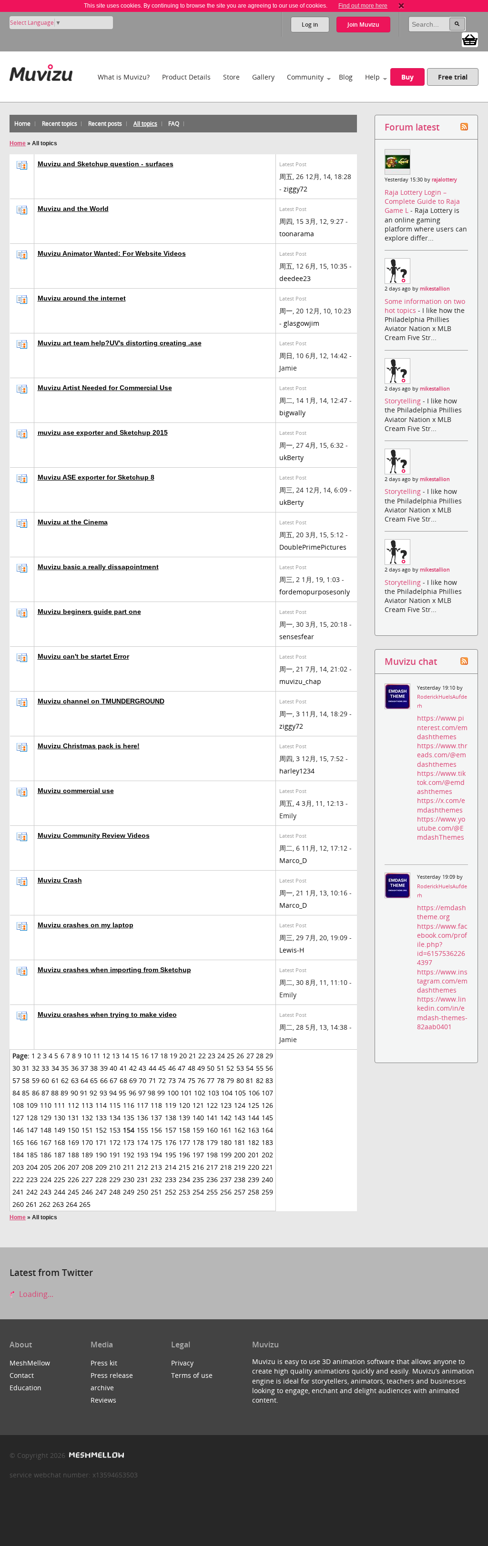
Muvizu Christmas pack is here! (89, 746)
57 (16, 1080)
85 (26, 1092)
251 (156, 1191)
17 (154, 1055)
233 (170, 1179)
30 (16, 1068)
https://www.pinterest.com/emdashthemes (442, 727)
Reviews (103, 1400)
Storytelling (404, 400)
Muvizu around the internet (82, 298)
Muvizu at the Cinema (73, 522)
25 (230, 1055)
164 (267, 1129)
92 (93, 1092)
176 (170, 1142)
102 (199, 1092)
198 (212, 1154)
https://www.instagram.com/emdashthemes (442, 980)
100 (173, 1092)
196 (184, 1154)
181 (239, 1142)
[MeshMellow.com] (95, 1455)
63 (75, 1080)
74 (181, 1080)
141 (212, 1117)
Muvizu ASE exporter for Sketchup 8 (96, 477)
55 (260, 1068)
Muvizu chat (411, 661)
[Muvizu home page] (41, 70)
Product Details (186, 76)
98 (151, 1092)
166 (32, 1142)
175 (156, 1142)
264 (71, 1204)
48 (191, 1068)
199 (226, 1154)
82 (260, 1080)
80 (240, 1080)
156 (156, 1129)
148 (45, 1129)
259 (267, 1191)
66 (104, 1080)
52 (230, 1068)
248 (115, 1191)
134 (115, 1117)
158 (184, 1129)
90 (74, 1092)
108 (18, 1105)
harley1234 (297, 770)
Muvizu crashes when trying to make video (107, 1014)
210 (115, 1167)
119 (170, 1105)
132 (87, 1117)
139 (184, 1117)
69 (133, 1080)
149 (59, 1129)
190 (101, 1154)
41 (123, 1068)
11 (97, 1055)
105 (240, 1092)
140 (198, 1117)
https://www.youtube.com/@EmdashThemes (441, 828)
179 (212, 1142)
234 (184, 1179)
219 (239, 1167)
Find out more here (362, 5)
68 (123, 1080)
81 (250, 1080)
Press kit (104, 1362)
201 (253, 1154)
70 (142, 1080)
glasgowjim (301, 323)
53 (240, 1068)
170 (87, 1142)
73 (172, 1080)
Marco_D (293, 860)
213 (156, 1167)
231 (142, 1179)
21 (192, 1055)
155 (142, 1129)
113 (87, 1105)
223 (32, 1179)
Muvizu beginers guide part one (89, 611)
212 (142, 1167)
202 (267, 1154)
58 (26, 1080)
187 (59, 1154)
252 (170, 1191)
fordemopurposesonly (314, 591)
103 (213, 1092)
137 (156, 1117)
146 (18, 1129)
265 (85, 1204)
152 (101, 1129)
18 (164, 1055)
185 (32, 1154)
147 (32, 1129)
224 (45, 1179)
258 (253, 1191)
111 (59, 1105)
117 (142, 1105)
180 (226, 1142)
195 (170, 1154)
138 (170, 1117)
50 (210, 1068)
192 (128, 1154)
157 (170, 1129)
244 (59, 1191)
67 (113, 1080)
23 (211, 1055)
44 (152, 1068)
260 (18, 1204)
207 (73, 1167)
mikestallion (435, 288)
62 (65, 1080)
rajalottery (444, 179)
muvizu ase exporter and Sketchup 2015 (103, 432)
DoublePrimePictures (312, 547)
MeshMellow (30, 1362)
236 (212, 1179)
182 (253, 1142)
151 (87, 1129)
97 (142, 1092)
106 (254, 1092)
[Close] (401, 5)
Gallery (263, 76)
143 (239, 1117)
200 (239, 1154)
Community (305, 76)
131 (73, 1117)
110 (45, 1105)
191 (115, 1154)
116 (128, 1105)
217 (212, 1167)
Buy (407, 76)
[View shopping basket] (470, 39)
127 (18, 1117)
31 (26, 1068)
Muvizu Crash (60, 880)
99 (161, 1092)
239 (253, 1179)
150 (73, 1129)
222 (18, 1179)
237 (226, 1179)
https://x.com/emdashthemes (441, 805)
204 (32, 1167)
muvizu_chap (300, 681)
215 (184, 1167)
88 (55, 1092)
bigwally (292, 412)
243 (45, 1191)
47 (181, 1068)
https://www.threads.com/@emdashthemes (442, 754)
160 (212, 1129)
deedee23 (295, 278)
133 (101, 1117)
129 (45, 1117)
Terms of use (192, 1375)
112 (73, 1105)
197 (198, 1154)
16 (145, 1055)
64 (84, 1080)
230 (128, 1179)
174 (142, 1142)
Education (25, 1387)
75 (191, 1080)
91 (84, 1092)
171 (101, 1142)
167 (45, 1142)
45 (162, 1068)
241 (18, 1191)
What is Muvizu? (124, 76)
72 (162, 1080)
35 (65, 1068)
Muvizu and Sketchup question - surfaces (105, 164)
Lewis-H (291, 949)
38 (94, 1068)
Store (231, 76)
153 (115, 1129)
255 (212, 1191)
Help (372, 76)
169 (73, 1142)
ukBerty (291, 457)
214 (170, 1167)
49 (201, 1068)
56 (269, 1068)
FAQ (173, 124)
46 (172, 1068)
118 (156, 1105)
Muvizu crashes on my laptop (85, 925)
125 (253, 1105)
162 (239, 1129)
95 (122, 1092)
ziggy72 (295, 188)
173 (128, 1142)
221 (267, 1167)
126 (267, 1105)
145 (267, 1117)
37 (84, 1068)
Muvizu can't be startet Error (83, 656)
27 (250, 1055)
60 (45, 1080)
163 (253, 1129)
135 (128, 1117)
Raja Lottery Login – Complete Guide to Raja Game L (422, 201)
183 (267, 1142)
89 (64, 1092)
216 (198, 1167)
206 (59, 1167)
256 (226, 1191)
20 (183, 1055)
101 (186, 1092)
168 (59, 1142)
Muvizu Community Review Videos (94, 835)
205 (45, 1167)
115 (115, 1105)
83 (269, 1080)
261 (31, 1204)
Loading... (35, 1294)
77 (210, 1080)
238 (239, 1179)
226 (73, 1179)
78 (220, 1080)
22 (202, 1055)
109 (32, 1105)
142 (226, 1117)
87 (45, 1092)
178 (198, 1142)
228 (101, 1179)
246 (87, 1191)
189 (87, 1154)
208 (87, 1167)
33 (45, 1068)
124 (239, 1105)
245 (73, 1191)
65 (94, 1080)
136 (142, 1117)
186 (45, 1154)
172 (115, 1142)
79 (230, 1080)
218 (226, 1167)
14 (125, 1055)
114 (101, 1105)
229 (115, 1179)
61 (55, 1080)
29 (269, 1055)
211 (128, 1167)
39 (104, 1068)
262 (45, 1204)
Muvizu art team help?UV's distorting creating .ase (120, 343)
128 (32, 1117)
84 (16, 1092)
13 (116, 1055)
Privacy (182, 1362)
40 (113, 1068)
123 (226, 1105)
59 (36, 1080)
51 (220, 1068)
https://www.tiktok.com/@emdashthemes (441, 782)
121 (198, 1105)
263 (58, 1204)
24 (221, 1055)
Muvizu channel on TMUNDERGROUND (101, 701)
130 (59, 1117)
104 (227, 1092)
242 (32, 1191)
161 (226, 1129)
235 (198, 1179)
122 (212, 1105)
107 (267, 1092)
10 (87, 1055)
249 (128, 1191)
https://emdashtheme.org (441, 912)
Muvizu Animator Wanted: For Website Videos (112, 253)
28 (260, 1055)
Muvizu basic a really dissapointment (98, 567)
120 (184, 1105)
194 (156, 1154)
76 (201, 1080)
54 (250, 1068)
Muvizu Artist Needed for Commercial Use (105, 388)
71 (152, 1080)
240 (267, 1179)
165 (18, 1142)
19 (173, 1055)
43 (142, 1068)
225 (59, 1179)
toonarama (296, 233)
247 (101, 1191)
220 (253, 1167)
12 (106, 1055)
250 (142, 1191)
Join (363, 24)
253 (184, 1191)
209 (101, 1167)
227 (87, 1179)
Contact (22, 1375)
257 (239, 1191)
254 (198, 1191)
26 (240, 1055)
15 (135, 1055)
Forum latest (412, 127)
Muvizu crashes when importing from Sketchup (114, 970)
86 (36, 1092)
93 (103, 1092)
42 (133, 1068)
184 (18, 1154)
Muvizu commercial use (76, 790)
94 (113, 1092)
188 (73, 1154)
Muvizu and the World (73, 208)
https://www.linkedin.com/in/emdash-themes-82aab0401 (442, 1012)
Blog (346, 76)
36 (75, 1068)
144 (253, 1117)
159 (198, 1129)
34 (55, 1068)
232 (156, 1179)
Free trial (453, 76)
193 (142, 1154)
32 (36, 1068)
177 (184, 1142)
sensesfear (296, 636)
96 (132, 1092)
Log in (310, 24)
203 (18, 1167)
